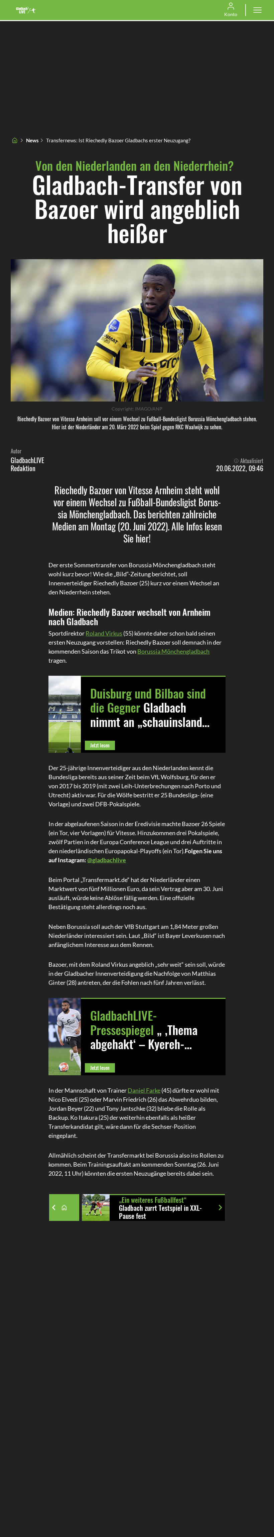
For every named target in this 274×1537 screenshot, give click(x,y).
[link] (26, 10)
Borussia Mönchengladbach (173, 651)
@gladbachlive (106, 860)
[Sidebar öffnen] (257, 10)
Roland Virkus (104, 633)
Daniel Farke (144, 1090)
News (32, 140)
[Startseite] (15, 140)
